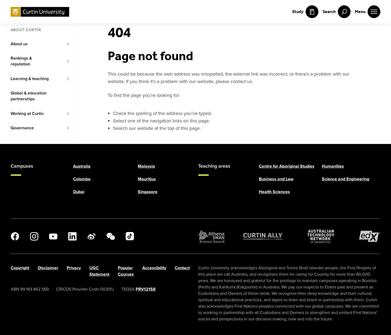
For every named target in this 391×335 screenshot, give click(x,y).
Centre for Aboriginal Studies (286, 166)
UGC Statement (99, 271)
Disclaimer (48, 268)
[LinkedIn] (72, 236)
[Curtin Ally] (262, 236)
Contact (182, 268)
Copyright (20, 268)
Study (297, 11)
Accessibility (154, 268)
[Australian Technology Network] (321, 236)
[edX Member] (369, 236)
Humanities (333, 166)
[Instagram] (34, 236)
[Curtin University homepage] (40, 12)
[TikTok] (130, 236)
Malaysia (146, 166)
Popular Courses (126, 271)
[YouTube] (53, 236)
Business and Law (276, 179)
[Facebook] (15, 236)
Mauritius (147, 179)
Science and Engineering (345, 179)
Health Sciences (274, 192)
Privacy (74, 268)
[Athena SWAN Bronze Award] (211, 236)
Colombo (81, 179)
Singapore (147, 192)
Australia (81, 166)
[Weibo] (91, 236)
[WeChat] (110, 236)
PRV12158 (146, 289)
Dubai (78, 192)
